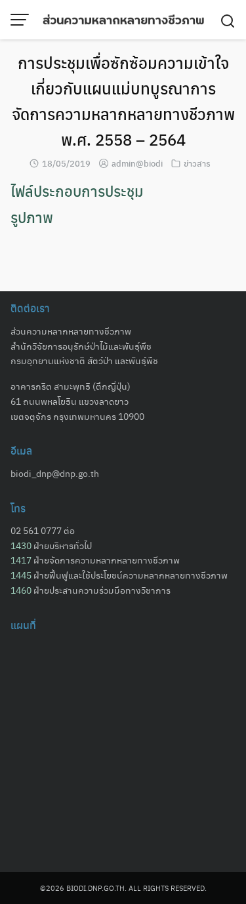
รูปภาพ (31, 217)
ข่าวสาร (197, 163)
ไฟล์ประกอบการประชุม (77, 190)
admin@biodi (137, 163)
